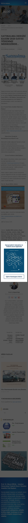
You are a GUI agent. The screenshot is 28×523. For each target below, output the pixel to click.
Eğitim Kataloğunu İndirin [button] (14, 277)
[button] (25, 242)
